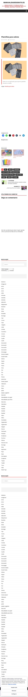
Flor (2, 370)
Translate (12, 270)
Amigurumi (3, 284)
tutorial (15, 177)
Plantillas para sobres (9, 86)
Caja (2, 318)
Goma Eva (3, 379)
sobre (3, 177)
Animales (3, 295)
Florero (3, 377)
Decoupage (3, 352)
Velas (2, 467)
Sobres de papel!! (5, 166)
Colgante (3, 324)
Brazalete (3, 313)
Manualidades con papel (6, 397)
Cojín (2, 322)
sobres (9, 177)
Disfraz (2, 358)
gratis (10, 169)
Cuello (2, 340)
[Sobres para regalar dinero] (18, 153)
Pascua (3, 429)
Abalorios (3, 281)
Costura (3, 334)
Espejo (2, 361)
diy (5, 169)
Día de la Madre (4, 354)
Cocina (2, 320)
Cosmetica (3, 331)
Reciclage (3, 445)
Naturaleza (3, 404)
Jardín (2, 390)
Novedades (3, 420)
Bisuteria (3, 306)
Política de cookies (12, 684)
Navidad (3, 406)
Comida (3, 329)
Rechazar (14, 690)
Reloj (2, 447)
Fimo (2, 368)
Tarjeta (3, 460)
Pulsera (3, 440)
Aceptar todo (14, 687)
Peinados (3, 433)
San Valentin (4, 456)
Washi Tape (4, 469)
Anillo (2, 293)
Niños (2, 415)
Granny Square (4, 381)
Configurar (14, 693)
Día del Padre (4, 356)
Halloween (3, 383)
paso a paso (19, 174)
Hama (2, 386)
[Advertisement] (14, 24)
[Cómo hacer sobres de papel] (6, 153)
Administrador (12, 39)
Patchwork (3, 431)
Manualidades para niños (6, 399)
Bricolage (3, 315)
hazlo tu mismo (6, 172)
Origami (3, 426)
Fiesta (2, 365)
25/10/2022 (5, 39)
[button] (26, 11)
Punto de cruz (4, 442)
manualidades (15, 172)
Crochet (3, 336)
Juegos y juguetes (5, 392)
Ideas (2, 388)
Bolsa (2, 311)
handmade (16, 169)
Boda (2, 309)
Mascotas (3, 402)
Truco (2, 465)
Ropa (2, 451)
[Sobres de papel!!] (6, 162)
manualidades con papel (8, 174)
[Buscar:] (14, 264)
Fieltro (2, 363)
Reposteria (3, 449)
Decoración (3, 343)
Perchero (3, 438)
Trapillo (3, 463)
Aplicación (3, 302)
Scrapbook (3, 458)
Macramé (3, 395)
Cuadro (3, 338)
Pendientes (3, 436)
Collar (2, 327)
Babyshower (4, 304)
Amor (2, 286)
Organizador (4, 422)
